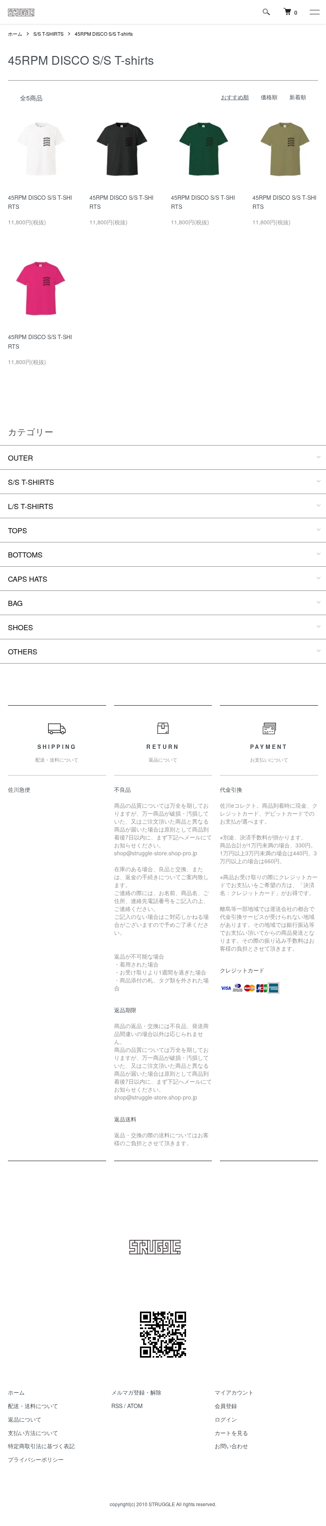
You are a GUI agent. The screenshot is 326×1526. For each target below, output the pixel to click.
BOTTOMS (25, 554)
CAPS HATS (27, 578)
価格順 (269, 97)
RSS (116, 1406)
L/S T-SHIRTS (30, 506)
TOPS (17, 530)
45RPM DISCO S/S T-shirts (104, 33)
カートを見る (231, 1433)
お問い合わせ (231, 1446)
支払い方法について (33, 1433)
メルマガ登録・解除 (136, 1392)
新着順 (297, 97)
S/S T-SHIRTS (48, 33)
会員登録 (226, 1406)
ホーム (15, 33)
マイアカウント (234, 1392)
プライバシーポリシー (36, 1459)
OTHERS (22, 651)
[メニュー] (314, 12)
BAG (15, 603)
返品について (24, 1419)
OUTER (20, 457)
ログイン (226, 1419)
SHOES (20, 627)
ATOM (135, 1406)
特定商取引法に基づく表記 (41, 1446)
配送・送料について (33, 1406)
